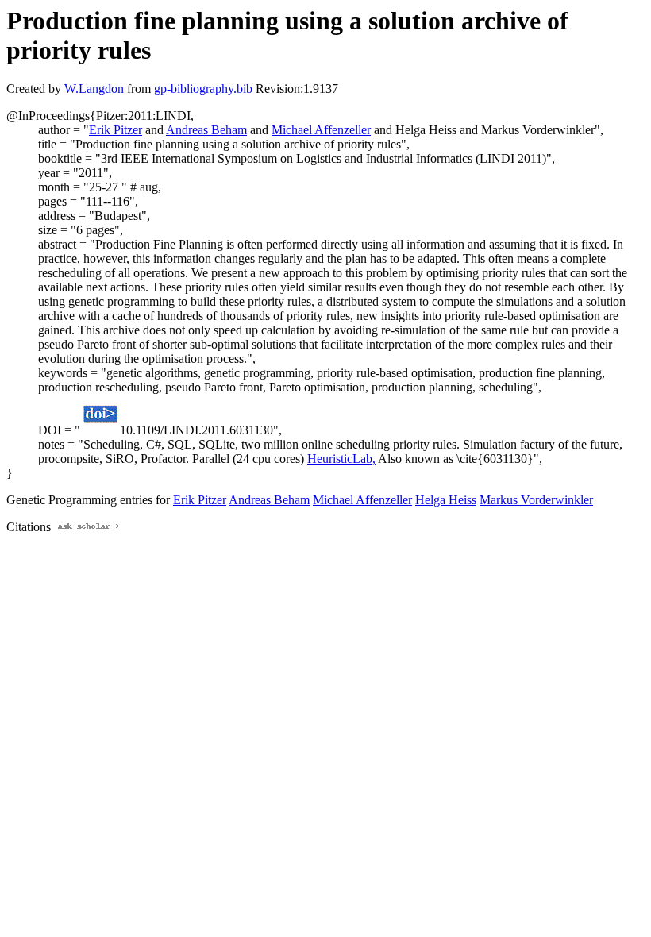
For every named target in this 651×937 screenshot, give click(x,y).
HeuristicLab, (341, 458)
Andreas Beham (206, 130)
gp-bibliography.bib (203, 88)
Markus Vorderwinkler (536, 500)
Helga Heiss (445, 500)
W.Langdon (94, 88)
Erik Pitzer (115, 130)
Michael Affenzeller (321, 130)
